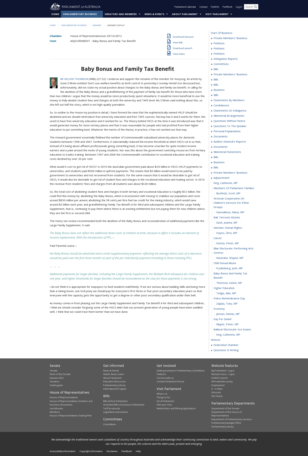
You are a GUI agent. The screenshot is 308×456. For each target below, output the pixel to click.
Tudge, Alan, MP (226, 293)
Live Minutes (56, 408)
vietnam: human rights (228, 227)
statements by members (229, 100)
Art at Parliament (165, 401)
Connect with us (165, 377)
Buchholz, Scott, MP (228, 193)
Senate (53, 370)
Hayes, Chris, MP (226, 233)
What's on (162, 393)
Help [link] (138, 451)
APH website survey (222, 381)
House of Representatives (64, 397)
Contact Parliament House (170, 381)
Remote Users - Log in (223, 374)
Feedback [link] (127, 451)
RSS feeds (217, 396)
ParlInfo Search (219, 377)
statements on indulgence (230, 110)
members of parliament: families (234, 188)
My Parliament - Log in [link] (222, 370)
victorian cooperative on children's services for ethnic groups (231, 203)
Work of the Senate (60, 374)
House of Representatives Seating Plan (71, 415)
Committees (109, 424)
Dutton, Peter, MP (227, 243)
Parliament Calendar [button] (185, 6)
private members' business (230, 38)
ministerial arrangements (229, 115)
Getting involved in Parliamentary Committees (181, 370)
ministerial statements (227, 152)
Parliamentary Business (80, 14)
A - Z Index (217, 388)
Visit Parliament (217, 14)
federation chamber (226, 345)
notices (215, 339)
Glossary (216, 392)
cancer (218, 238)
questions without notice (229, 121)
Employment (218, 385)
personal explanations (227, 131)
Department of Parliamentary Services (231, 419)
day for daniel (222, 319)
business (219, 90)
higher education (224, 288)
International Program (114, 388)
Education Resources (114, 381)
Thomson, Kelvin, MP (229, 283)
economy (219, 308)
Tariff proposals (111, 408)
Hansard (96, 25)
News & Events (154, 14)
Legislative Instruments (115, 412)
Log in (239, 6)
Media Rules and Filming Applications (176, 408)
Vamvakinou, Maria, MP (230, 212)
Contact (203, 6)
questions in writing (226, 350)
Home (55, 14)
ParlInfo (215, 6)
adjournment (221, 177)
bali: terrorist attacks (227, 217)
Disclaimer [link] (112, 451)
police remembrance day (229, 298)
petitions (219, 43)
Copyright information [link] (91, 451)
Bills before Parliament (115, 401)
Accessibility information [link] (63, 451)
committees (221, 64)
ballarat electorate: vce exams (232, 329)
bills (216, 69)
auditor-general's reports (230, 141)
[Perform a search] (255, 6)
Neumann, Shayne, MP (229, 258)
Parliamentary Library (114, 385)
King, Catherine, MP (226, 183)
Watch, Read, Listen (113, 374)
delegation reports (226, 58)
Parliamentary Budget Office (226, 422)
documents (221, 136)
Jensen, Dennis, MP (228, 314)
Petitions (161, 374)
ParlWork (227, 6)
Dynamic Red (56, 377)
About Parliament (185, 14)
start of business (221, 33)
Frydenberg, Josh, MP (229, 268)
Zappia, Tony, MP (227, 303)
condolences (221, 105)
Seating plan (56, 385)
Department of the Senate (225, 408)
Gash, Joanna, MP (226, 222)
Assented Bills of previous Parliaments (123, 404)
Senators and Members (121, 14)
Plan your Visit (164, 404)
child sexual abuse (225, 263)
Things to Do (163, 397)
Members (55, 412)
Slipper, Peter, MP (227, 324)
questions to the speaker (230, 126)
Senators (55, 381)
